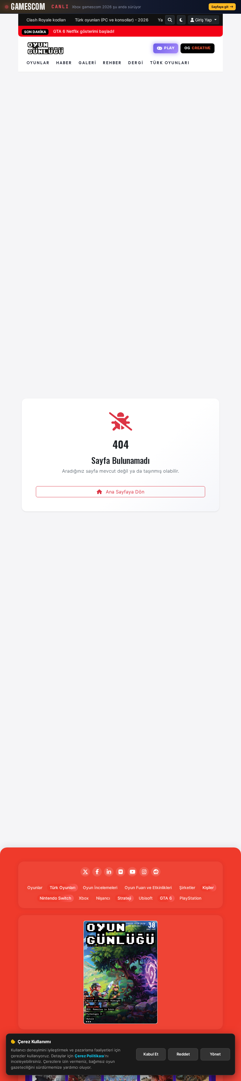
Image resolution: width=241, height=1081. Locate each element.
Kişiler (208, 887)
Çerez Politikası (89, 1055)
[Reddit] (155, 871)
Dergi (135, 62)
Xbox (84, 898)
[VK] (120, 871)
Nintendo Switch (55, 898)
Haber (64, 62)
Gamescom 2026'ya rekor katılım (85, 31)
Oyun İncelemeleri (100, 887)
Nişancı (103, 898)
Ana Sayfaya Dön (124, 492)
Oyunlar (38, 62)
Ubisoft (146, 898)
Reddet (183, 1054)
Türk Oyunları (62, 887)
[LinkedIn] (108, 871)
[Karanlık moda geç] (181, 19)
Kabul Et (150, 1054)
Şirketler (187, 887)
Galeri (87, 62)
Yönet (215, 1054)
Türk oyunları (170, 62)
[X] (85, 871)
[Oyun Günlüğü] (45, 48)
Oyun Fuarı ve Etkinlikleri (148, 887)
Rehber (112, 62)
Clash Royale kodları (46, 19)
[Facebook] (97, 871)
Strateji (124, 898)
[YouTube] (132, 871)
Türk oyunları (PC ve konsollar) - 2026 (111, 19)
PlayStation (190, 898)
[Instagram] (144, 871)
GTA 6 (166, 898)
